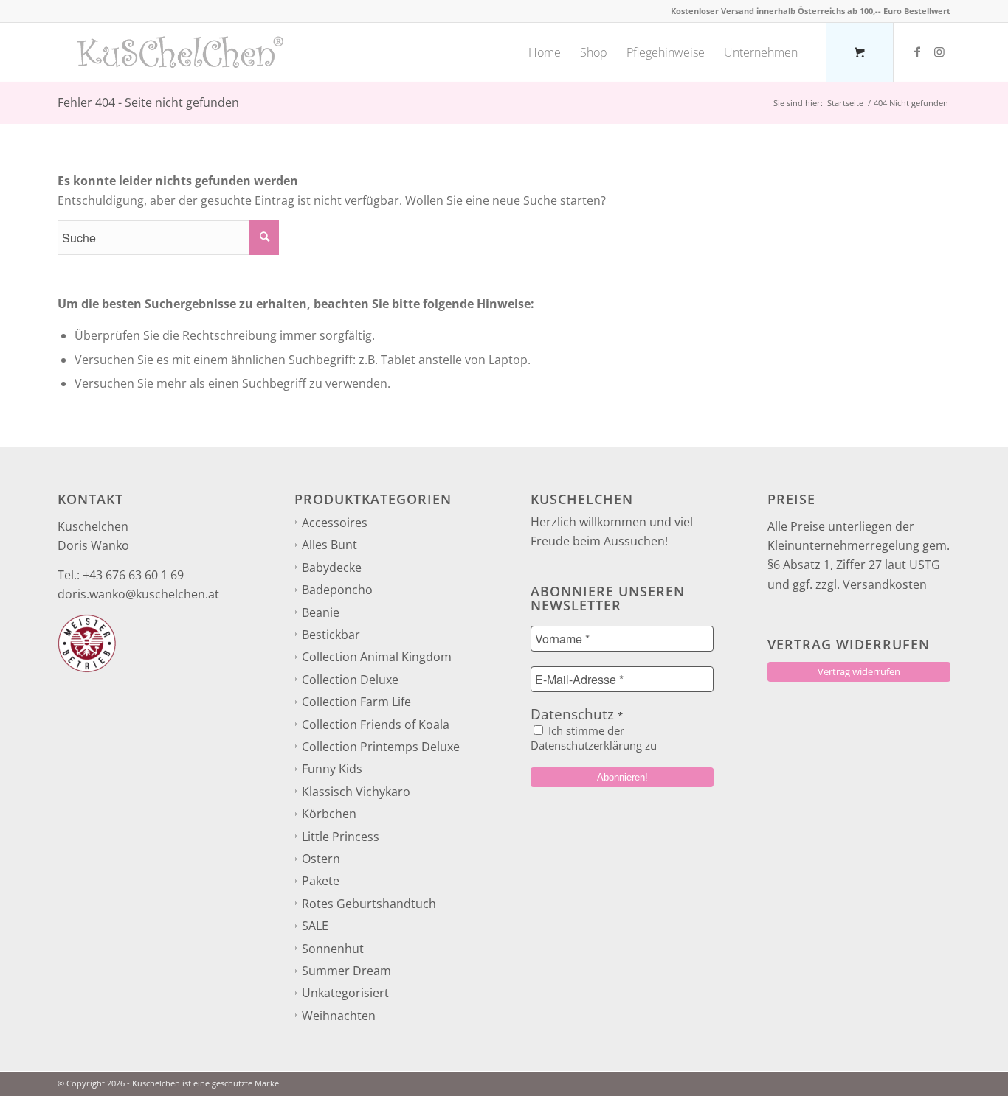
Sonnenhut (333, 948)
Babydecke (332, 567)
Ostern (321, 859)
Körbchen (329, 814)
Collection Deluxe (350, 679)
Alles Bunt (329, 545)
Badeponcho (337, 590)
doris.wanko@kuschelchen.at (138, 594)
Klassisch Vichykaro (356, 791)
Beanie (320, 612)
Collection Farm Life (356, 702)
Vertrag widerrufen (859, 671)
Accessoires (334, 522)
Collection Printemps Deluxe (381, 747)
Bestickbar (331, 634)
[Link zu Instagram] (939, 52)
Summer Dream (346, 971)
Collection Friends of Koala (375, 724)
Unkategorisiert (345, 993)
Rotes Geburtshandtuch (369, 904)
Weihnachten (339, 1016)
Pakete (320, 881)
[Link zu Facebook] (917, 52)
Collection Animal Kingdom (377, 657)
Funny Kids (332, 769)
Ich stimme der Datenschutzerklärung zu (594, 738)
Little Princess (340, 836)
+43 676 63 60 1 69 (133, 575)
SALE (315, 926)
